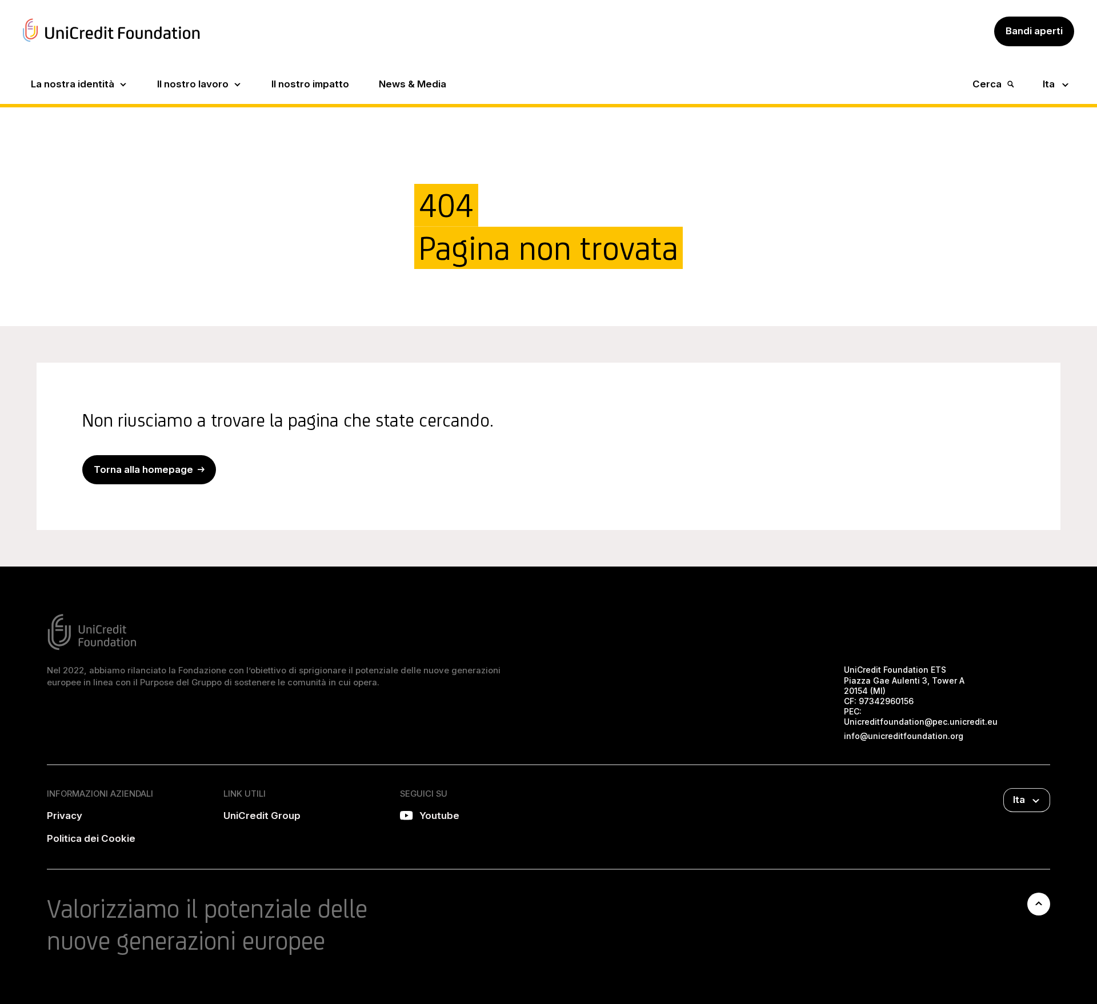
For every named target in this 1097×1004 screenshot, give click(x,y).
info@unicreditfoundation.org (903, 736)
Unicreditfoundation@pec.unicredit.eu (921, 721)
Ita (1049, 84)
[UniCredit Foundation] (111, 43)
